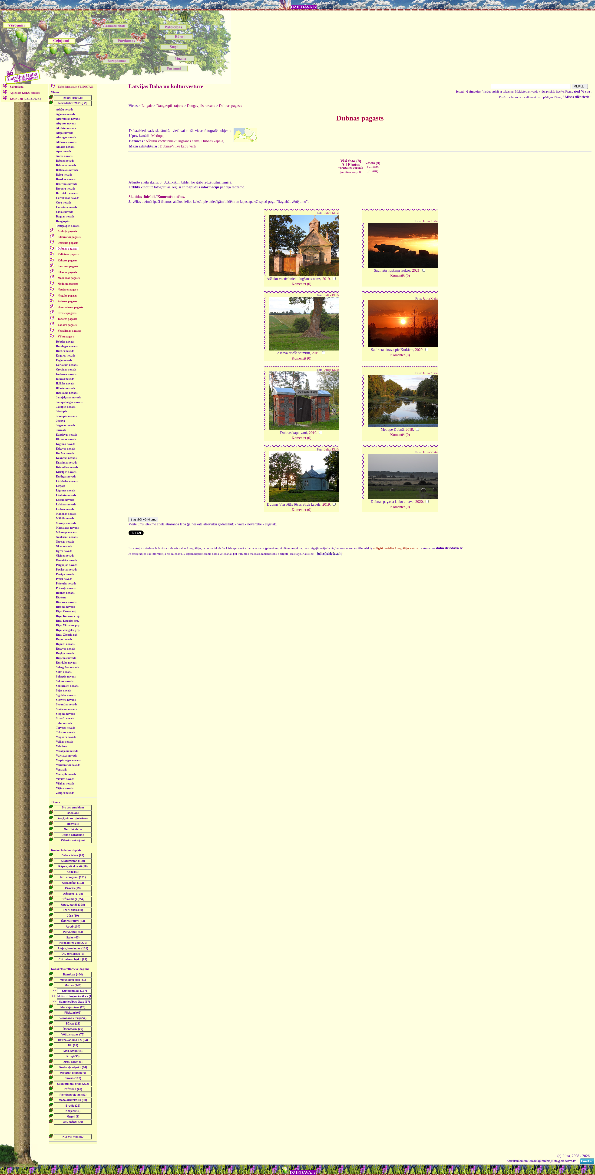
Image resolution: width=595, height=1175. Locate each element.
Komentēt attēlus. (171, 197)
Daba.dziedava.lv (75, 86)
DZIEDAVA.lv (304, 7)
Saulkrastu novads (67, 686)
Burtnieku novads (67, 193)
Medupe (157, 136)
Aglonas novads (65, 114)
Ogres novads (64, 551)
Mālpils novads (65, 518)
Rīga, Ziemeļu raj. (66, 634)
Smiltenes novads (66, 709)
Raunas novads (65, 592)
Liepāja (60, 485)
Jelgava (60, 420)
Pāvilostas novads (66, 569)
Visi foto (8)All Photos (350, 164)
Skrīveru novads (66, 699)
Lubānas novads (66, 504)
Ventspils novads (66, 774)
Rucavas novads (66, 648)
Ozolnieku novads (66, 560)
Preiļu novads (64, 579)
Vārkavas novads (66, 755)
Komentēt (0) (301, 284)
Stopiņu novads (65, 713)
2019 (326, 279)
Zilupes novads (65, 792)
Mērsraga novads (66, 532)
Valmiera (61, 746)
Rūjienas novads (66, 658)
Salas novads (64, 672)
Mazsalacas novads (67, 527)
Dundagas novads (67, 346)
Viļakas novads (65, 783)
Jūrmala (61, 430)
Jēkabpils (61, 411)
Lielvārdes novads (67, 481)
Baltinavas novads (67, 170)
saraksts (25, 92)
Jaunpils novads (66, 406)
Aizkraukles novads (68, 118)
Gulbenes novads (66, 374)
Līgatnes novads (66, 490)
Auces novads (64, 156)
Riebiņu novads (65, 606)
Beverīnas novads (66, 184)
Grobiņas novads (66, 369)
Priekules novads (66, 583)
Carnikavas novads (67, 198)
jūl (369, 171)
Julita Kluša (331, 213)
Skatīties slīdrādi (142, 197)
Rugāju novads (65, 653)
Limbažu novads (66, 495)
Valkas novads (64, 741)
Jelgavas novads (65, 425)
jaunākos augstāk (351, 172)
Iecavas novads (65, 379)
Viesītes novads (65, 779)
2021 (416, 270)
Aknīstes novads (66, 128)
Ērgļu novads (64, 360)
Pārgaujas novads (66, 565)
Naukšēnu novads (67, 537)
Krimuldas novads (67, 467)
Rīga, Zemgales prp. (68, 630)
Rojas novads (64, 639)
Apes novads (63, 151)
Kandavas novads (66, 434)
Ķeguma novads (65, 444)
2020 (419, 350)
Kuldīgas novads (66, 476)
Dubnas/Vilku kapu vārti (178, 146)
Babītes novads (65, 160)
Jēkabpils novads (66, 416)
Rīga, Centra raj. (66, 611)
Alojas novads (64, 132)
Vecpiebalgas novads (68, 760)
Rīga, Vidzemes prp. (68, 625)
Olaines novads (65, 555)
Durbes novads (65, 351)
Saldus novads (64, 681)
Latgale (147, 106)
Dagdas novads (65, 216)
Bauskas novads (66, 179)
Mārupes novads (66, 523)
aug (375, 171)
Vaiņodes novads (66, 737)
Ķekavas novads (66, 448)
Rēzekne (61, 597)
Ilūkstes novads (65, 388)
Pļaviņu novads (65, 574)
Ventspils (61, 769)
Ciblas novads (64, 212)
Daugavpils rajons (169, 106)
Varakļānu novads (67, 751)
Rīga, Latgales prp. (67, 620)
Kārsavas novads (66, 439)
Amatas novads (65, 146)
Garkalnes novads (67, 365)
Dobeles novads (65, 341)
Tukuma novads (66, 732)
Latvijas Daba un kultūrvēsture (166, 86)
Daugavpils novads (68, 225)
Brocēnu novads (65, 188)
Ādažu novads (64, 109)
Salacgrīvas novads (67, 667)
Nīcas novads (64, 546)
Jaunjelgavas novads (68, 397)
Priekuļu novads (66, 588)
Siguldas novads (66, 695)
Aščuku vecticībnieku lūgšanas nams (172, 141)
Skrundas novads (66, 704)
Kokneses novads (66, 458)
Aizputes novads (66, 123)
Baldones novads (66, 165)
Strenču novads (65, 718)
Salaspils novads (66, 676)
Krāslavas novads (66, 462)
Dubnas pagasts (230, 106)
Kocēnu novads (65, 453)
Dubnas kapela (212, 141)
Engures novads (65, 355)
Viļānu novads (64, 788)
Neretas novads (65, 541)
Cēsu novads (63, 202)
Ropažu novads (65, 644)
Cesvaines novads (66, 207)
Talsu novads (64, 723)
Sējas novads (64, 690)
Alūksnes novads (66, 142)
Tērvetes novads (65, 727)
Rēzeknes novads (66, 602)
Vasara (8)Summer (372, 164)
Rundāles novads (66, 662)
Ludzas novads (65, 509)
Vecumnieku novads (68, 765)
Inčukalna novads (67, 392)
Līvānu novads (65, 499)
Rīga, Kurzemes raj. (68, 616)
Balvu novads (64, 174)
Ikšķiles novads (65, 383)
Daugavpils (62, 221)
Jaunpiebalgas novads (69, 402)
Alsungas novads (66, 137)
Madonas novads (66, 513)
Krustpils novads (66, 472)
